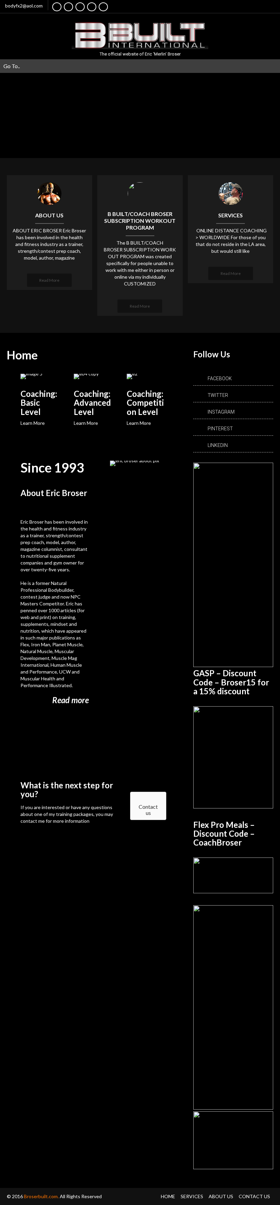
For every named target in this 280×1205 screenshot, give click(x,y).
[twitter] (68, 6)
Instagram (221, 412)
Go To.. (11, 66)
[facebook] (56, 6)
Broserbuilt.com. (42, 1196)
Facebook (220, 378)
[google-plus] (80, 6)
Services (192, 1196)
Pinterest (220, 428)
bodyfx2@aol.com (24, 6)
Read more (70, 700)
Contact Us (254, 1196)
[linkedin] (91, 6)
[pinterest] (103, 6)
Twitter (218, 395)
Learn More (32, 423)
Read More (49, 280)
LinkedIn (218, 445)
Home (168, 1196)
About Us (221, 1196)
